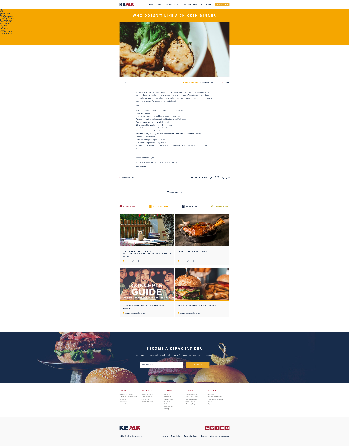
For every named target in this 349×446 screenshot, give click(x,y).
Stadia (165, 404)
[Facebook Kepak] (217, 177)
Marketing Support (191, 404)
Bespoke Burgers (147, 397)
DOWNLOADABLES (6, 33)
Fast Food (167, 394)
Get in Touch (206, 4)
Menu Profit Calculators (214, 397)
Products (160, 4)
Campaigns (186, 4)
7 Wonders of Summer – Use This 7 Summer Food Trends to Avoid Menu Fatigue (147, 254)
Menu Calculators (6, 32)
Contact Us (123, 404)
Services (3, 15)
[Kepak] (127, 9)
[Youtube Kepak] (222, 428)
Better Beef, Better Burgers (128, 397)
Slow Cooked (146, 399)
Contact (165, 436)
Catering (166, 409)
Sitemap (204, 436)
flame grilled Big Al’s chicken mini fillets (159, 134)
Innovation (123, 399)
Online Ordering (5, 22)
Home (151, 4)
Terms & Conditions (190, 436)
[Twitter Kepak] (211, 177)
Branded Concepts (6, 20)
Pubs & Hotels (168, 399)
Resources (3, 25)
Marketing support (6, 23)
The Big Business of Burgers (197, 306)
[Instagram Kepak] (227, 428)
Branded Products (147, 394)
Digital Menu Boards (7, 18)
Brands (169, 4)
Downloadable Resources (215, 399)
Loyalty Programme (6, 17)
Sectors (177, 4)
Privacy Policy (175, 436)
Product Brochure (147, 401)
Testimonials (124, 401)
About (195, 4)
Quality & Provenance (126, 394)
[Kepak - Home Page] (133, 428)
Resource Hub (222, 4)
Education (167, 401)
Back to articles (128, 83)
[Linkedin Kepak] (222, 177)
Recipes (2, 30)
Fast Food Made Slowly (193, 251)
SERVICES (190, 391)
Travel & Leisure (169, 406)
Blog (1, 27)
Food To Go (167, 397)
